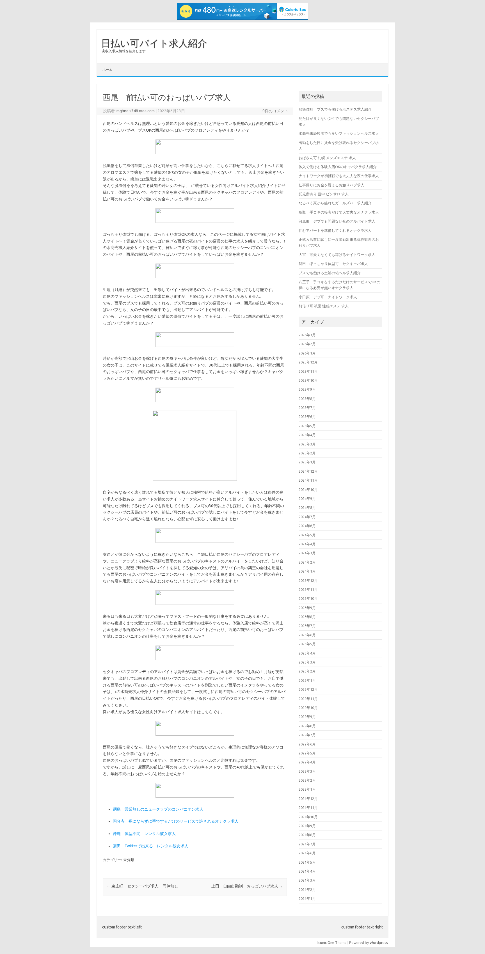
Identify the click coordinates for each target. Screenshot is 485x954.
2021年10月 (308, 817)
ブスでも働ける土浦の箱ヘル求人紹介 (330, 273)
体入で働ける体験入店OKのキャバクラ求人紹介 (338, 167)
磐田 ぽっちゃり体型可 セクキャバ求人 (333, 264)
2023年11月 (308, 589)
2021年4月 (307, 871)
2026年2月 (307, 344)
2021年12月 (308, 798)
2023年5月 (307, 644)
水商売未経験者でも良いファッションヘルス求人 (339, 133)
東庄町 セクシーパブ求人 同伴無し (142, 886)
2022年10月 (308, 708)
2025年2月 (307, 453)
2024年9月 (307, 498)
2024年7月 (307, 517)
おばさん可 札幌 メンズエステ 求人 (327, 158)
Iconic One (325, 942)
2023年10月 (308, 598)
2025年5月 (307, 426)
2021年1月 (307, 898)
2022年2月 (307, 780)
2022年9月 (307, 717)
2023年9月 (307, 608)
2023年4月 (307, 653)
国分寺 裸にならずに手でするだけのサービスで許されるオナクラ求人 (176, 821)
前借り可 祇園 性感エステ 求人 (324, 306)
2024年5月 (307, 535)
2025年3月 (307, 444)
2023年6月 (307, 635)
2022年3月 (307, 771)
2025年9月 (307, 389)
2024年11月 (308, 480)
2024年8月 (307, 507)
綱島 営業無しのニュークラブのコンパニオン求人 (158, 809)
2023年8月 (307, 617)
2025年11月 (308, 371)
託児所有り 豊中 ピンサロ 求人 (324, 194)
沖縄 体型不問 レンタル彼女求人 (144, 833)
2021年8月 (307, 835)
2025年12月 (308, 362)
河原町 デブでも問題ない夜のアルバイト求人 (337, 221)
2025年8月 (307, 399)
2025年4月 (307, 435)
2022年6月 (307, 744)
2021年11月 (308, 807)
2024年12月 (308, 471)
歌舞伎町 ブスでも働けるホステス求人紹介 (335, 109)
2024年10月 (308, 489)
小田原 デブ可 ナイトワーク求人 (328, 297)
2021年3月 (307, 880)
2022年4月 (307, 762)
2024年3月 (307, 553)
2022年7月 (307, 735)
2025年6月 (307, 416)
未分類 (128, 860)
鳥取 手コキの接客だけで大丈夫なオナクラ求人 (339, 212)
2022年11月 (308, 699)
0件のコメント (275, 111)
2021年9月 (307, 826)
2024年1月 (307, 571)
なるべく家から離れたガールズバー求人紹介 (335, 203)
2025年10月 (308, 380)
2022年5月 (307, 753)
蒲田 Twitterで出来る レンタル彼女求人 (150, 846)
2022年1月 (307, 789)
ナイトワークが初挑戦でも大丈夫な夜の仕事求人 (339, 176)
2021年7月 (307, 844)
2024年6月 (307, 526)
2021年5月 (307, 862)
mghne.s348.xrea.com (135, 111)
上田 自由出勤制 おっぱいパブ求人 (247, 886)
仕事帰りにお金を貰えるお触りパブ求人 (331, 185)
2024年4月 (307, 544)
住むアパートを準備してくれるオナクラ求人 (335, 230)
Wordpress (379, 942)
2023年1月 (307, 680)
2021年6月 (307, 853)
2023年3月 (307, 662)
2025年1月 (307, 462)
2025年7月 (307, 407)
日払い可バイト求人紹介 (154, 43)
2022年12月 (308, 689)
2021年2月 (307, 889)
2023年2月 (307, 671)
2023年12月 (308, 580)
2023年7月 (307, 626)
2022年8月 (307, 726)
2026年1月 (307, 353)
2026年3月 (307, 335)
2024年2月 (307, 562)
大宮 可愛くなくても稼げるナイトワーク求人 (337, 255)
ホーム (107, 69)
